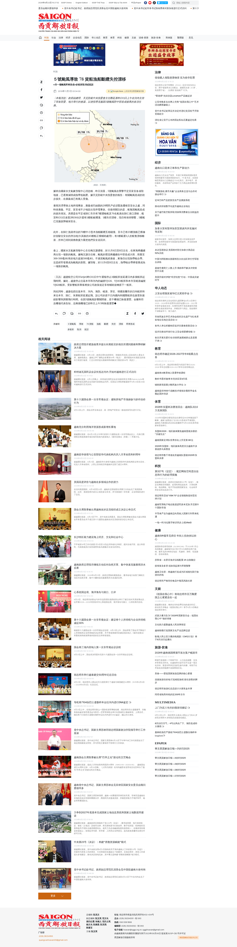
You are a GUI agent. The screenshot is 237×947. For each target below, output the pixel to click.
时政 (46, 37)
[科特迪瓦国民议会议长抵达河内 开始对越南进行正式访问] (54, 381)
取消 (79, 329)
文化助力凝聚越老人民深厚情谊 (170, 624)
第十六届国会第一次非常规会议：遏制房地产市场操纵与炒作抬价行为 (110, 401)
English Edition (82, 3)
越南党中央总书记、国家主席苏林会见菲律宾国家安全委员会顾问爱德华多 (110, 786)
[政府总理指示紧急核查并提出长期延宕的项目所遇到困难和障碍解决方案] (54, 354)
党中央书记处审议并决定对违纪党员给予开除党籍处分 (177, 112)
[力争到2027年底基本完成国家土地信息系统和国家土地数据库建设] (54, 822)
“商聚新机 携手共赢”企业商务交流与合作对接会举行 (176, 193)
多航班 (71, 329)
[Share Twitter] (41, 97)
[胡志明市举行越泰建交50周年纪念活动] (54, 684)
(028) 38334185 (46, 936)
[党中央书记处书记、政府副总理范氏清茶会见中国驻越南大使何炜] (54, 879)
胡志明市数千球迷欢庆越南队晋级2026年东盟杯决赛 (176, 456)
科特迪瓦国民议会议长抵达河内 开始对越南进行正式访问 (105, 371)
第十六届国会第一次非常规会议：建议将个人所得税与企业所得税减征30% (110, 621)
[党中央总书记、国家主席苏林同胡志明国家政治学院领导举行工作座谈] (54, 739)
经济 (68, 37)
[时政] (41, 136)
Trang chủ (40, 37)
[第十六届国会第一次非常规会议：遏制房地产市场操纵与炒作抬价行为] (54, 409)
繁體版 (180, 37)
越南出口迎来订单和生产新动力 (172, 167)
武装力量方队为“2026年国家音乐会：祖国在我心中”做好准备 (176, 617)
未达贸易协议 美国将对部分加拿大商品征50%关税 (175, 251)
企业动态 (77, 37)
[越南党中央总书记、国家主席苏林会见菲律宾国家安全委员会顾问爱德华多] (54, 794)
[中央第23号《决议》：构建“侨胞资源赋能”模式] (54, 851)
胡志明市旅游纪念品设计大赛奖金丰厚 (173, 688)
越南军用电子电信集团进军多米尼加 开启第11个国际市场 (177, 506)
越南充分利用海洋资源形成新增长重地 (95, 426)
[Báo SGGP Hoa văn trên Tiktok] (154, 2)
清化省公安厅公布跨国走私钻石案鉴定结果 (176, 120)
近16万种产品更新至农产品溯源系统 (172, 200)
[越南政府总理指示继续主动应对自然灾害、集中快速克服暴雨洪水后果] (54, 574)
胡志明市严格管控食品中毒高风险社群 (173, 580)
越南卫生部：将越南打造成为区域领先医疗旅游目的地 (177, 573)
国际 (86, 37)
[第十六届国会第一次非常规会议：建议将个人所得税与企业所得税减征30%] (54, 629)
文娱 (134, 37)
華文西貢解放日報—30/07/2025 (170, 758)
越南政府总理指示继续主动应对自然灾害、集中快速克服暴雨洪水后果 (110, 566)
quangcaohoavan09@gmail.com (53, 940)
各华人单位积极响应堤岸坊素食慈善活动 (175, 325)
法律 (61, 37)
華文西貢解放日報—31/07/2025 (172, 748)
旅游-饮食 (156, 37)
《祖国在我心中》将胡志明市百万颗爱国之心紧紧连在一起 (176, 596)
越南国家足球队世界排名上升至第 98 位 (174, 440)
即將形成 (130, 324)
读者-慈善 (143, 37)
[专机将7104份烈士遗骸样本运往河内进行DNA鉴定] (54, 712)
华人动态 (96, 37)
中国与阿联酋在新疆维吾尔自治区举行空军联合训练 (177, 260)
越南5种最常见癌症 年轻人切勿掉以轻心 (175, 537)
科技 (119, 37)
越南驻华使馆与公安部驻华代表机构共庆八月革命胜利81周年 (107, 454)
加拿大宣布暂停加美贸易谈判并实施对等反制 (176, 230)
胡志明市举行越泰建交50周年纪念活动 (95, 674)
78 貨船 (90, 324)
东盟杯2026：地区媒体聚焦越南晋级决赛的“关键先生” (176, 432)
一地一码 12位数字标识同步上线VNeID (173, 522)
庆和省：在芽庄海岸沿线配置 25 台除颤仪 (175, 560)
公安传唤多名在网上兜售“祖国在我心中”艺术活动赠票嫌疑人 (177, 103)
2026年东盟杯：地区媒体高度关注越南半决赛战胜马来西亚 (176, 447)
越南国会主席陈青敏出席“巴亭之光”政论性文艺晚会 (102, 757)
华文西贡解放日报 (58, 22)
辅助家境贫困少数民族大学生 (169, 384)
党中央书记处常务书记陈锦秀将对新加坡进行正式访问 (114, 8)
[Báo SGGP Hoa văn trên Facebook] (145, 2)
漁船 (99, 324)
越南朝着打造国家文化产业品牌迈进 (172, 630)
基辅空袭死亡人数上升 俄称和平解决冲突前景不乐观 (176, 269)
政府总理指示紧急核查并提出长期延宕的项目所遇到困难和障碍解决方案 (110, 346)
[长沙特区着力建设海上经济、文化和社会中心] (54, 546)
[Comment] (41, 128)
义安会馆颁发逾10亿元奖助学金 (172, 293)
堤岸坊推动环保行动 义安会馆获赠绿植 (174, 331)
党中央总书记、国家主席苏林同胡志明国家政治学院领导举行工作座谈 (110, 731)
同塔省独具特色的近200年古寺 (170, 694)
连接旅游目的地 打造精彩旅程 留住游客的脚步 (176, 681)
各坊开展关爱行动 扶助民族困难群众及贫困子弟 (176, 339)
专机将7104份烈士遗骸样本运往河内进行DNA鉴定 (101, 702)
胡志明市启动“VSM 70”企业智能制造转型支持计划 (176, 497)
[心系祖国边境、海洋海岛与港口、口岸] (54, 601)
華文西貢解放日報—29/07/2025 (170, 764)
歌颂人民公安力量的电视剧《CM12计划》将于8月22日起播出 (176, 638)
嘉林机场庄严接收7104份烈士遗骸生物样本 (176, 733)
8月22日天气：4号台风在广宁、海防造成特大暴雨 (176, 725)
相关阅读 (44, 339)
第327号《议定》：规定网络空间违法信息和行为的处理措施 (176, 473)
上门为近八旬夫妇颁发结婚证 (171, 707)
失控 (114, 324)
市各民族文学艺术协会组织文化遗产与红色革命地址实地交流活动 (177, 318)
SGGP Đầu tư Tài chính (118, 3)
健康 (127, 37)
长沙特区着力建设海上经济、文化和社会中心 (98, 537)
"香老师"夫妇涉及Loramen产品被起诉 (173, 96)
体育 (112, 37)
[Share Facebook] (41, 90)
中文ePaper (136, 3)
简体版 (169, 37)
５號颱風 (72, 324)
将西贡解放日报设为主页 (189, 938)
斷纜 (106, 324)
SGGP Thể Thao (98, 3)
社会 (54, 37)
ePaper (161, 743)
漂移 (121, 324)
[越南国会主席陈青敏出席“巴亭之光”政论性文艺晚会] (54, 767)
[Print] (41, 113)
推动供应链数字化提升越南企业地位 (172, 206)
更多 (53, 896)
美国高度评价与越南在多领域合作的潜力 (96, 482)
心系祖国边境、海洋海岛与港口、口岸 (95, 592)
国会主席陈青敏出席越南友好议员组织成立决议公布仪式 (105, 509)
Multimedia (165, 702)
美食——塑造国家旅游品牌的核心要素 (173, 673)
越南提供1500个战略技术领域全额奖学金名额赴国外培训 (176, 392)
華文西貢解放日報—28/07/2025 (170, 770)
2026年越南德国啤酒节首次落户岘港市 (176, 652)
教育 (105, 37)
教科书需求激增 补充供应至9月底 (171, 379)
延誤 (86, 329)
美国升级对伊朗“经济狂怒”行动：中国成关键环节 (177, 278)
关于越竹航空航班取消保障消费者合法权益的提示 (177, 213)
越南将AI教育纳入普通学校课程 (170, 373)
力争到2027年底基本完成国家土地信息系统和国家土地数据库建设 (109, 814)
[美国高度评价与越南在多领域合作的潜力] (54, 491)
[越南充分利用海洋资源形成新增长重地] (54, 436)
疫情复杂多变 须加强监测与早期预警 (172, 566)
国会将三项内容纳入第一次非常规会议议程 (97, 647)
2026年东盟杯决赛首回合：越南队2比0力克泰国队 (176, 408)
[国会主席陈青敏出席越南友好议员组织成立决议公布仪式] (54, 519)
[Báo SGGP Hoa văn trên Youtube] (150, 2)
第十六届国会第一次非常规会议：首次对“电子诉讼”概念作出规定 (178, 8)
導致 (81, 324)
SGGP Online (66, 3)
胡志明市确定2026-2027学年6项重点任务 (176, 355)
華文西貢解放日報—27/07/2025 (170, 776)
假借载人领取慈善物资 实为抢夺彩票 (175, 77)
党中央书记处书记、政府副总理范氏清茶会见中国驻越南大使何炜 (49, 8)
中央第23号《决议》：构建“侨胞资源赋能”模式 (100, 842)
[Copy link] (41, 120)
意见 (191, 37)
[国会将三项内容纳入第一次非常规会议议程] (54, 657)
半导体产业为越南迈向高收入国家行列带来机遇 (177, 515)
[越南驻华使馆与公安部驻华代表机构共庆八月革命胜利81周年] (54, 464)
